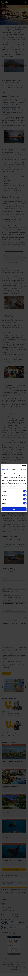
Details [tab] (14, 469)
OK (14, 509)
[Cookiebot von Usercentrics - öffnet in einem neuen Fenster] (21, 465)
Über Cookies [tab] (23, 469)
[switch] (25, 495)
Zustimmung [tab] (5, 469)
